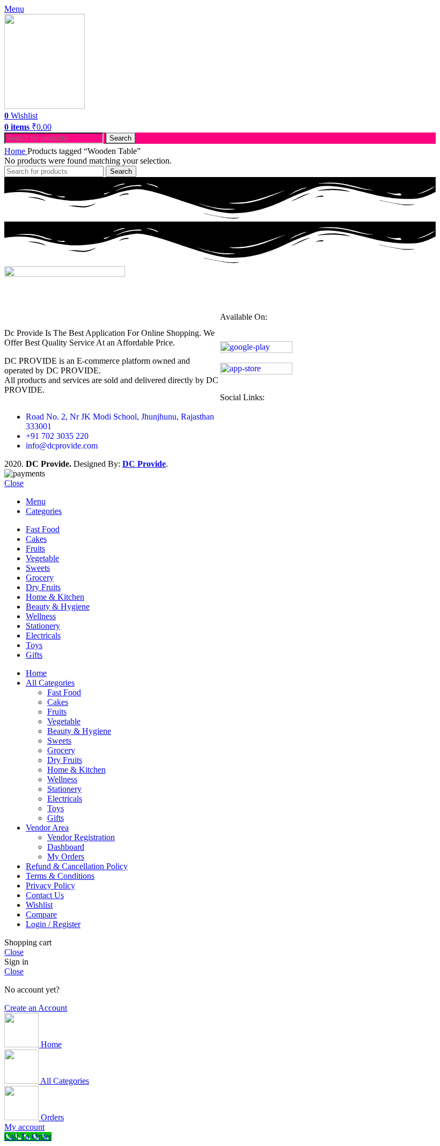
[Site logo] (44, 106)
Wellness (62, 779)
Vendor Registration (81, 837)
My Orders (65, 856)
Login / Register (53, 924)
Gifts (55, 817)
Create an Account (35, 1007)
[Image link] (64, 273)
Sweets (59, 740)
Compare (41, 914)
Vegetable (63, 721)
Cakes (57, 702)
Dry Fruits (64, 760)
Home (15, 151)
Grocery (61, 750)
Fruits (57, 711)
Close (14, 483)
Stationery (64, 789)
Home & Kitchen (76, 769)
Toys (55, 808)
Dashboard (65, 846)
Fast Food (64, 692)
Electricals (64, 798)
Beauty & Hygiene (79, 731)
